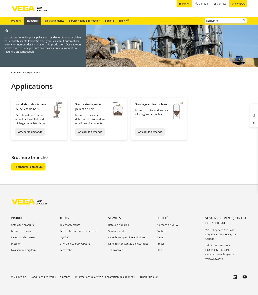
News (160, 237)
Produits (16, 20)
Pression (16, 243)
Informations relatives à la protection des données (105, 277)
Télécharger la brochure (28, 166)
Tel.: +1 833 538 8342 (217, 245)
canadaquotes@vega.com (220, 254)
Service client (116, 231)
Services (114, 218)
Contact (161, 231)
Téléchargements (54, 20)
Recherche (66, 250)
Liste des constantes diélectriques (128, 243)
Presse (160, 243)
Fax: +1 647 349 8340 (217, 249)
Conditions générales (43, 277)
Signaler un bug (148, 277)
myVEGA (64, 237)
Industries (33, 20)
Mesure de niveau (21, 231)
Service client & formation (84, 20)
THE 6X (124, 20)
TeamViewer (115, 250)
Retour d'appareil (118, 225)
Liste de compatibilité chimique (126, 237)
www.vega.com (214, 258)
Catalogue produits (22, 225)
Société (109, 20)
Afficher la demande (30, 132)
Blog (159, 250)
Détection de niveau (23, 237)
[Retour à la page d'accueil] (29, 201)
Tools (64, 218)
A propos (65, 277)
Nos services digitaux (23, 250)
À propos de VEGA (167, 225)
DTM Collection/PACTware (75, 243)
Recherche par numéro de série (78, 231)
